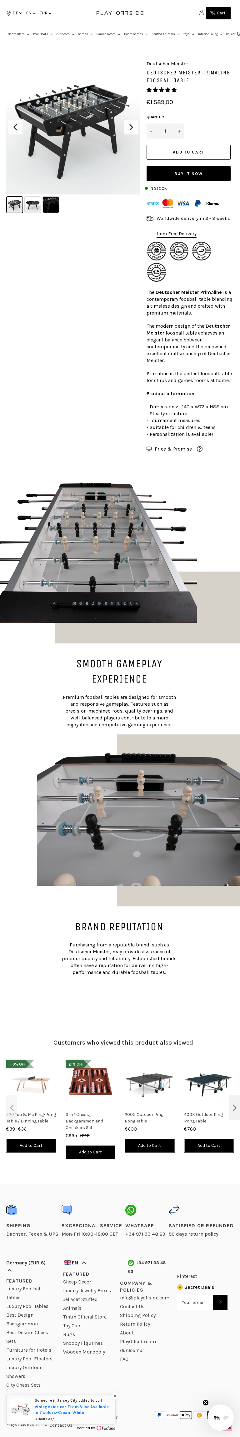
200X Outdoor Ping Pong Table (144, 1118)
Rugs (69, 1334)
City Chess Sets (23, 1385)
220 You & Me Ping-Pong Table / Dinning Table (31, 1118)
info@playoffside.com (144, 1298)
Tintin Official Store (85, 1317)
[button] (30, 13)
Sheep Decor (77, 1282)
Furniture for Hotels (28, 1350)
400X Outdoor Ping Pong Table (203, 1118)
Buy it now (188, 173)
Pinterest (187, 1276)
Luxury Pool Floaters (29, 1359)
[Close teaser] (205, 1402)
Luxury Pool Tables (27, 1306)
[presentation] (11, 1107)
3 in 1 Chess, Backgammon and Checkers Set (84, 1121)
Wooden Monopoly (84, 1352)
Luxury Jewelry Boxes (87, 1290)
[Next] (131, 127)
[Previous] (15, 127)
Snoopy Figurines (83, 1343)
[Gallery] (73, 137)
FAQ (124, 1359)
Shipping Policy (138, 1315)
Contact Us (132, 1306)
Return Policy (135, 1324)
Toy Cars (72, 1326)
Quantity (155, 117)
